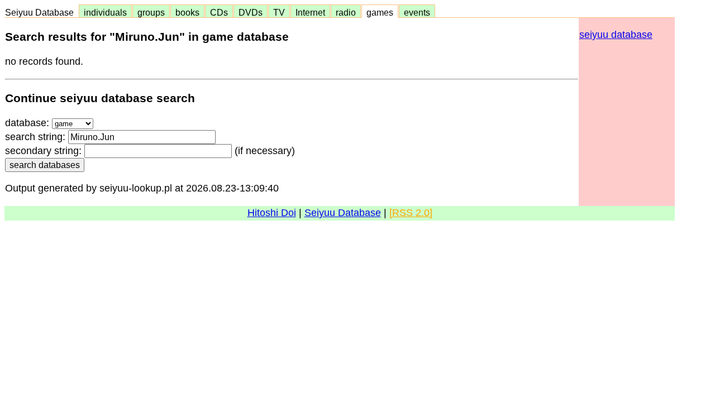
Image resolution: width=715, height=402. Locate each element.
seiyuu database (615, 34)
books (187, 12)
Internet (310, 12)
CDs (219, 12)
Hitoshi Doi (271, 212)
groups (151, 12)
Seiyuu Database (41, 12)
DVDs (250, 12)
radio (345, 12)
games (380, 12)
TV (279, 12)
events (417, 12)
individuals (105, 12)
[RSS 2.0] (410, 212)
